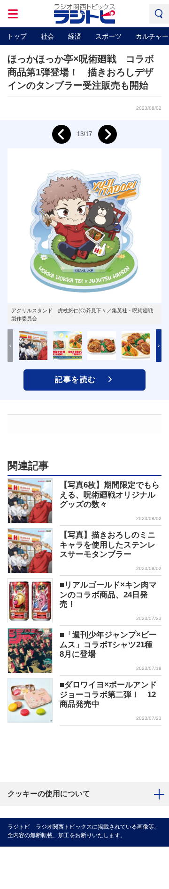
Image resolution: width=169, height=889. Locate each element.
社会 (47, 36)
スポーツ (108, 36)
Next (107, 134)
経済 (74, 36)
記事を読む (75, 379)
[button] (158, 345)
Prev (61, 134)
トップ (17, 36)
